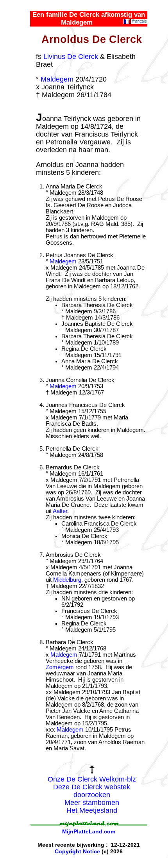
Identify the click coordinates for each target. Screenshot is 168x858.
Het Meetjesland (91, 810)
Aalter (60, 511)
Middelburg (67, 580)
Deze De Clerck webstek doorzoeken (91, 791)
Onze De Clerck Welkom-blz (92, 779)
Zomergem (60, 667)
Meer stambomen (91, 802)
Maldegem (57, 79)
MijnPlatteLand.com (88, 831)
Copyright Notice (77, 851)
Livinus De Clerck (70, 56)
